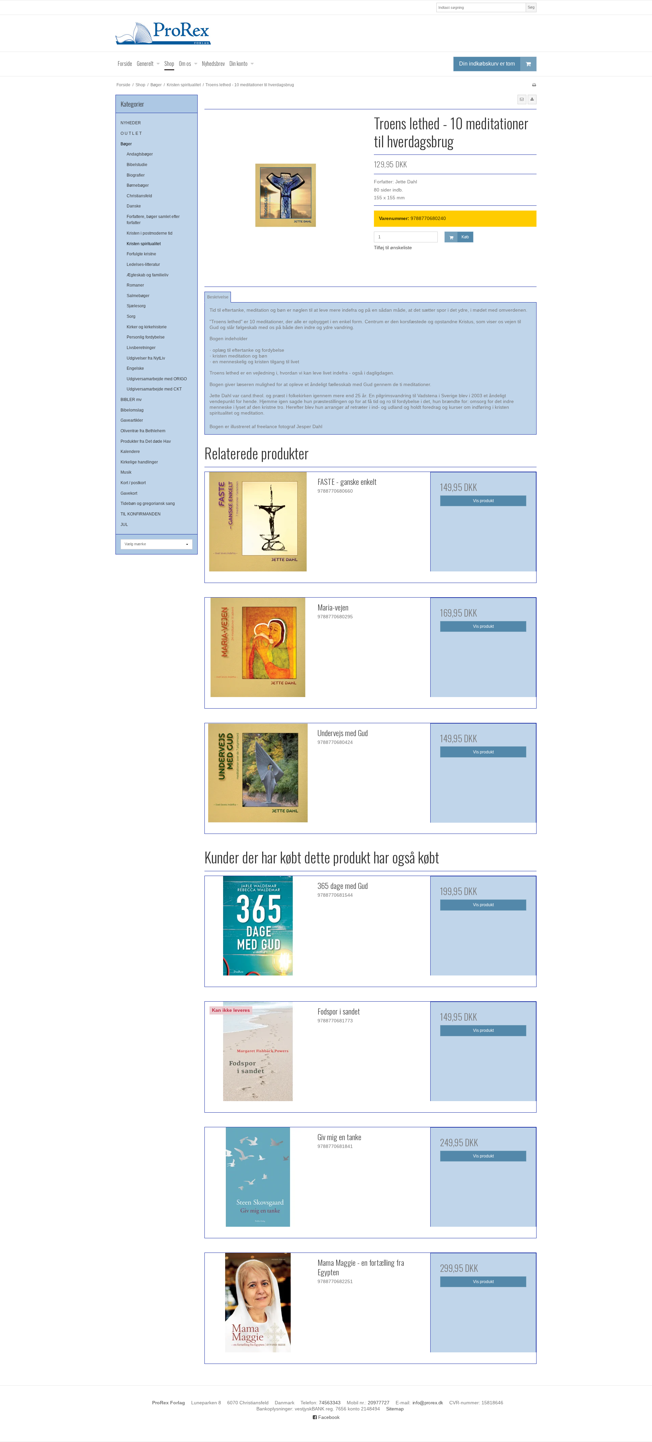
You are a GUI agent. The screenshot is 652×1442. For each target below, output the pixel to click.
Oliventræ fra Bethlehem (143, 430)
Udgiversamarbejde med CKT (154, 389)
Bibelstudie (137, 164)
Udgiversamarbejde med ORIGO (157, 379)
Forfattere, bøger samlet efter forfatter (153, 219)
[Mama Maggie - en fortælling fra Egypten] (258, 1306)
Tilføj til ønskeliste (393, 247)
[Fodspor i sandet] (258, 1055)
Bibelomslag (132, 410)
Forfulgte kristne (141, 254)
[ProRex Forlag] (326, 33)
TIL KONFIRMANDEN (141, 514)
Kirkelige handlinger (139, 462)
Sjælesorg (136, 306)
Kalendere (130, 451)
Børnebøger (138, 185)
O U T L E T (131, 133)
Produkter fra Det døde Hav (146, 441)
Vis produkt (483, 500)
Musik (126, 472)
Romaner (135, 285)
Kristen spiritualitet (144, 243)
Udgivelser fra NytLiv (146, 358)
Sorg (131, 316)
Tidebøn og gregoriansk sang (148, 503)
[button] (522, 99)
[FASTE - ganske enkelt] (258, 525)
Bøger (126, 144)
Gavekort (129, 493)
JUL (124, 524)
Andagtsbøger (140, 154)
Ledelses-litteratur (143, 264)
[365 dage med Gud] (258, 929)
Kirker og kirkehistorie (147, 327)
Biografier (136, 175)
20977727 (379, 1402)
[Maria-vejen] (258, 651)
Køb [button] (465, 237)
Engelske (135, 368)
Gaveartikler (132, 420)
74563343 (330, 1402)
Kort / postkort (133, 482)
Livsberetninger (141, 347)
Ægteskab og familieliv (147, 275)
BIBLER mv (131, 399)
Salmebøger (138, 295)
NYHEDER (131, 123)
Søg (531, 7)
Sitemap (395, 1408)
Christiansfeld (139, 196)
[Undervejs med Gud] (258, 776)
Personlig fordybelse (146, 337)
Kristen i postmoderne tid (150, 233)
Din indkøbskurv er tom (487, 64)
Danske (134, 206)
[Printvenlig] (534, 85)
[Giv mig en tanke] (258, 1180)
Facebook (328, 1417)
